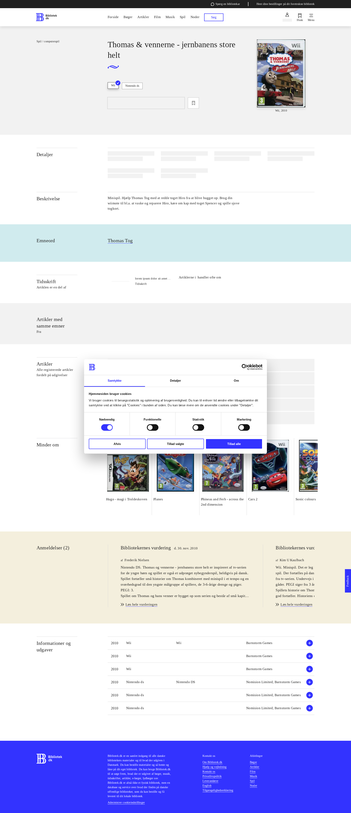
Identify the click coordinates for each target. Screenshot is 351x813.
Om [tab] (236, 380)
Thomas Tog (120, 240)
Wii (113, 85)
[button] (211, 643)
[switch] (152, 427)
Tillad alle (234, 444)
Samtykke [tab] (115, 380)
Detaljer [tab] (175, 380)
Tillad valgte (175, 444)
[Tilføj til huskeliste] (193, 103)
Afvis (117, 444)
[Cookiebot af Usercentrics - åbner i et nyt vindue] (244, 367)
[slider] (281, 76)
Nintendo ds (132, 85)
